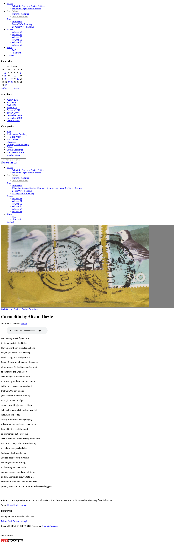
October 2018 (13, 120)
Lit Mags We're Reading (18, 144)
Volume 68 (17, 32)
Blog (9, 19)
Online (10, 147)
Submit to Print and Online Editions (28, 6)
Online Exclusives (20, 16)
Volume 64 (17, 42)
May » (16, 88)
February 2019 (13, 110)
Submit (10, 3)
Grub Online (12, 11)
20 (18, 79)
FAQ (14, 50)
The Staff (16, 52)
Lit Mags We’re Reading (23, 27)
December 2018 (14, 115)
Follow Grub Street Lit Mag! (14, 521)
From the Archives (20, 14)
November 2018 (14, 118)
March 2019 (12, 107)
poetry (23, 505)
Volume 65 (17, 39)
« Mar (4, 88)
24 (9, 82)
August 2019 (12, 100)
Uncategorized (13, 155)
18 (12, 79)
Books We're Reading (17, 134)
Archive (10, 29)
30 (6, 85)
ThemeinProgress (50, 526)
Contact (10, 55)
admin (24, 323)
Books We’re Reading (22, 24)
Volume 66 (17, 37)
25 (12, 82)
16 (5, 79)
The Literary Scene (15, 152)
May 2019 (11, 102)
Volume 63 (17, 45)
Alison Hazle (13, 505)
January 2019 (13, 112)
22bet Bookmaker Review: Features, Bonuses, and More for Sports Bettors (47, 188)
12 (15, 75)
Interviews (17, 21)
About (9, 47)
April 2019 (11, 105)
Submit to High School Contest (26, 8)
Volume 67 (17, 34)
